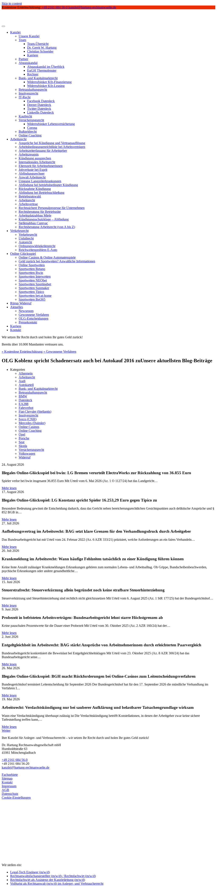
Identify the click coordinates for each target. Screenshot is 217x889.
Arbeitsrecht (18, 139)
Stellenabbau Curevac (33, 223)
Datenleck (25, 400)
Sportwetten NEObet (33, 280)
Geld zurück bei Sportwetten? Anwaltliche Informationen (57, 261)
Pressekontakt (28, 322)
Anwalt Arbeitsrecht (32, 177)
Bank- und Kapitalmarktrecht (38, 78)
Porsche (24, 438)
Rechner (32, 74)
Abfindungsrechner (32, 173)
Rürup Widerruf (20, 303)
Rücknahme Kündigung (35, 189)
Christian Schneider (40, 51)
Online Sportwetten (32, 265)
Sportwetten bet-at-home (35, 295)
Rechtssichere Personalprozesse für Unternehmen (52, 208)
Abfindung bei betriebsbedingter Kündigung (48, 185)
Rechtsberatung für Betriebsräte (40, 211)
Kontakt (15, 330)
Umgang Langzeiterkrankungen (40, 181)
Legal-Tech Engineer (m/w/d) (30, 872)
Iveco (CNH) (27, 419)
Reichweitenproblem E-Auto (38, 250)
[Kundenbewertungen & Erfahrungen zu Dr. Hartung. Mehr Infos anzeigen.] (21, 844)
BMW (23, 396)
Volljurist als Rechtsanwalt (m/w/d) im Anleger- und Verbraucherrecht (56, 883)
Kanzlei (15, 32)
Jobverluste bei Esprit (33, 169)
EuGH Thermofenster (41, 70)
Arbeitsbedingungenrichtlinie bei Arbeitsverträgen (52, 147)
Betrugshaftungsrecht (33, 89)
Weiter (6, 730)
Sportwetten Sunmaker (34, 288)
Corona (32, 128)
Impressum (9, 786)
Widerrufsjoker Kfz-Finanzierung (49, 82)
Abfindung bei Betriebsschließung (41, 192)
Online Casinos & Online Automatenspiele (47, 257)
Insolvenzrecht (28, 93)
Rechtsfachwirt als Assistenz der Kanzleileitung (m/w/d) (47, 880)
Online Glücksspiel (23, 253)
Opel (22, 434)
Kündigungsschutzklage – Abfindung (44, 219)
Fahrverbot (26, 408)
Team (22, 40)
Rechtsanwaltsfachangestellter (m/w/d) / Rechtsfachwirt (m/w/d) (53, 876)
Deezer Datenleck (39, 105)
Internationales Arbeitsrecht (37, 162)
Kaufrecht (25, 116)
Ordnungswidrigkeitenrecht (37, 246)
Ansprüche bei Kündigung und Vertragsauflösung (52, 143)
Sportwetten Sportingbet (35, 284)
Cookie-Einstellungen (16, 797)
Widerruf (25, 457)
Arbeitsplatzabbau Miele (35, 215)
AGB (5, 790)
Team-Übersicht (38, 44)
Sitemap (7, 778)
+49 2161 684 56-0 (15, 760)
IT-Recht (25, 97)
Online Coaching (30, 135)
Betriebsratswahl (30, 196)
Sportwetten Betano (32, 269)
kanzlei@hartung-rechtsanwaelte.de (25, 767)
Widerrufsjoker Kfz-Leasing (46, 86)
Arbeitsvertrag (28, 204)
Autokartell (26, 385)
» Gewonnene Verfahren (59, 351)
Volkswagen (27, 453)
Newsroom (26, 311)
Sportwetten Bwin (31, 273)
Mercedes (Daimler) (32, 423)
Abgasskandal (28, 63)
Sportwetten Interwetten (35, 276)
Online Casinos (29, 427)
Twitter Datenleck (39, 108)
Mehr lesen (9, 488)
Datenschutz (10, 794)
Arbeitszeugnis (29, 154)
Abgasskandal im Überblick (45, 66)
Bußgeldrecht (28, 131)
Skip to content (12, 3)
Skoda (23, 446)
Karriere (32, 55)
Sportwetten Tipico (31, 292)
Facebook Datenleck (41, 101)
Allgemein (26, 373)
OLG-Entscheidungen (33, 318)
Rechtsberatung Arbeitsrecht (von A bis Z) (47, 227)
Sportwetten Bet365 (32, 299)
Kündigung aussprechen (35, 158)
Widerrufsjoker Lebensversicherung (51, 124)
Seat (21, 442)
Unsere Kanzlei (29, 36)
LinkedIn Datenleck (40, 112)
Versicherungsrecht (31, 120)
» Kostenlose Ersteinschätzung (22, 351)
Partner (23, 59)
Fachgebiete (10, 774)
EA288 (23, 404)
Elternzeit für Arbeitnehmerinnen (41, 166)
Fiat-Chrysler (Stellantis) (35, 411)
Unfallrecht (26, 238)
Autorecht (25, 242)
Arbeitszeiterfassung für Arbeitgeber (43, 150)
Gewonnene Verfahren (34, 314)
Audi (22, 381)
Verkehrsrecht (19, 231)
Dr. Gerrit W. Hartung (42, 47)
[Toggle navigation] (3, 26)
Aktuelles (16, 307)
